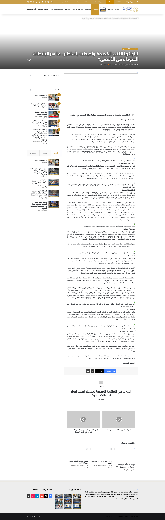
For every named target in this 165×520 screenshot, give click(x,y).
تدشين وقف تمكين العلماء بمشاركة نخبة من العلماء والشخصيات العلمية (83, 2)
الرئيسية (135, 18)
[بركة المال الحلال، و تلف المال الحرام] (101, 454)
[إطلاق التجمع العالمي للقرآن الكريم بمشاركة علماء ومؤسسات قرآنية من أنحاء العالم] (54, 182)
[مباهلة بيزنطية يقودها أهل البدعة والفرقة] (54, 106)
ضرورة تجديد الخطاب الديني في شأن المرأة (78, 462)
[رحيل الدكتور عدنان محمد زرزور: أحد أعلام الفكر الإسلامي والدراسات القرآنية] (54, 171)
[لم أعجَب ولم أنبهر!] (54, 97)
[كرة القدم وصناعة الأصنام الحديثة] (54, 114)
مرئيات (88, 9)
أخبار (117, 9)
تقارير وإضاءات (78, 9)
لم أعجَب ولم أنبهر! (40, 95)
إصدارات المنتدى (43, 9)
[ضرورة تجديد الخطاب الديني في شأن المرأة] (77, 453)
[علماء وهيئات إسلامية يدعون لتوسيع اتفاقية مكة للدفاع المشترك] (59, 501)
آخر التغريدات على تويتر (50, 75)
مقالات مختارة (127, 49)
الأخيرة (56, 153)
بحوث (68, 9)
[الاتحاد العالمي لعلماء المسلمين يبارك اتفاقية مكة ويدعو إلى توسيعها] (77, 506)
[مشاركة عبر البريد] (92, 371)
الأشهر (45, 153)
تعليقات (33, 153)
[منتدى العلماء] (130, 9)
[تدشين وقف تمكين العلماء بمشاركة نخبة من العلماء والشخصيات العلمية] (54, 204)
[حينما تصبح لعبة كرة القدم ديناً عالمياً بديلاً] (54, 123)
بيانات (111, 9)
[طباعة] (88, 371)
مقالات (96, 9)
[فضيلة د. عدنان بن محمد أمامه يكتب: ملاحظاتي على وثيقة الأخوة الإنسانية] (124, 455)
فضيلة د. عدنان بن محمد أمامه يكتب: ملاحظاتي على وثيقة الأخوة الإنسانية (125, 466)
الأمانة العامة (31, 9)
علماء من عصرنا (57, 9)
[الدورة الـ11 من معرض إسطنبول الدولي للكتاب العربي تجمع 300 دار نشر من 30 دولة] (54, 193)
